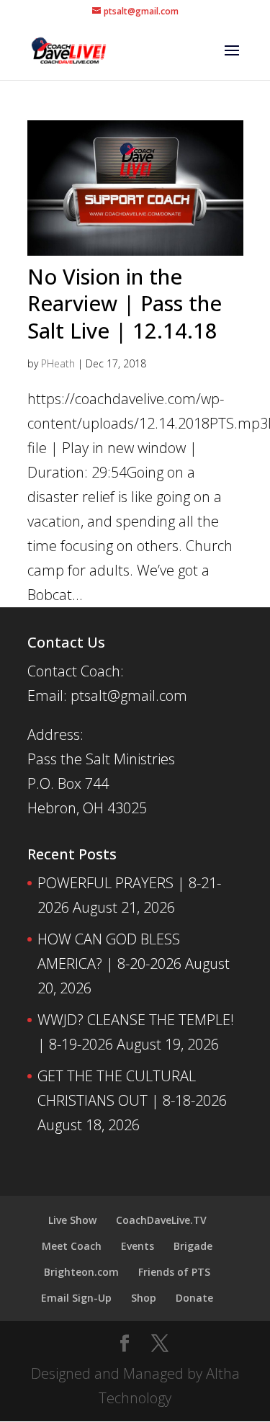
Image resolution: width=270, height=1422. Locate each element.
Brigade (193, 1246)
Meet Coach (72, 1246)
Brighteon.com (81, 1272)
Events (137, 1246)
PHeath (58, 363)
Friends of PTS (174, 1272)
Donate (194, 1298)
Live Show (72, 1220)
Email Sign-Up (76, 1298)
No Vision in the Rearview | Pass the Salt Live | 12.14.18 (124, 303)
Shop (143, 1298)
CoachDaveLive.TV (161, 1220)
